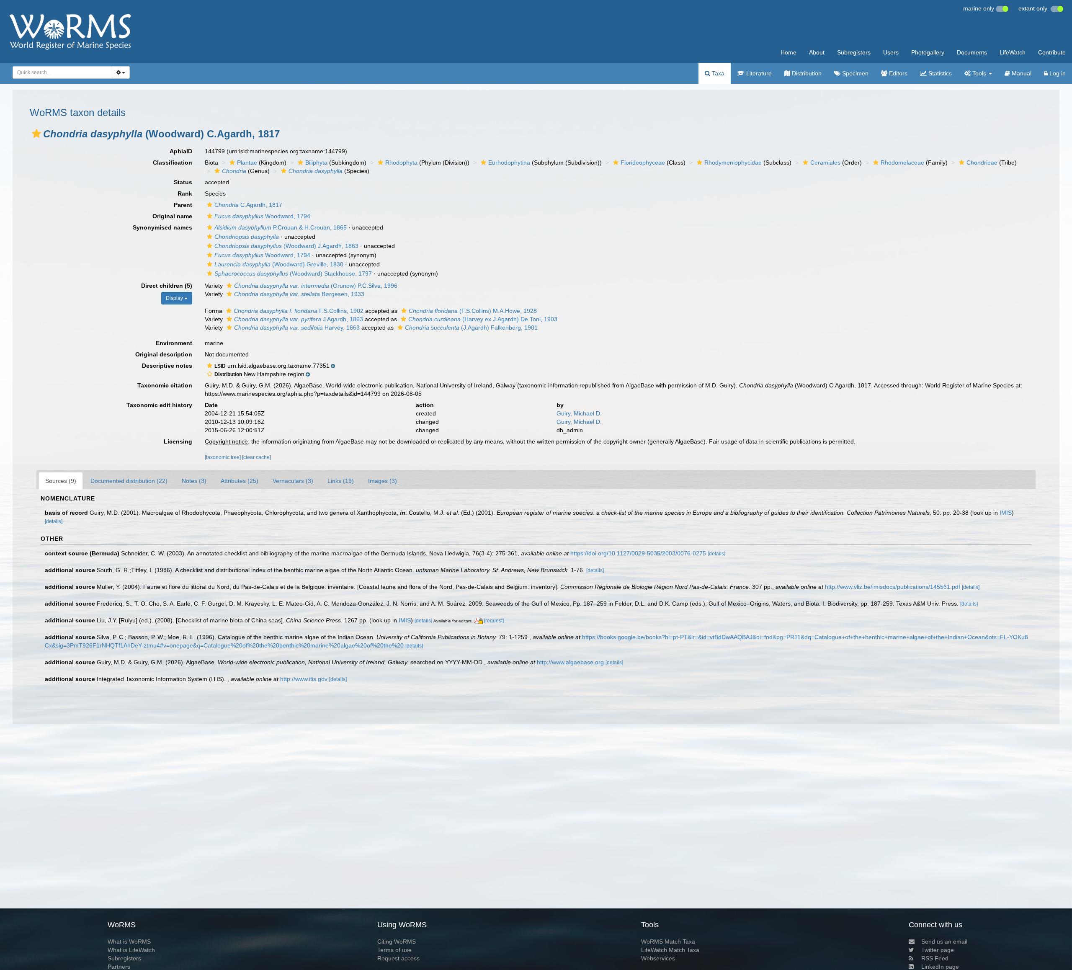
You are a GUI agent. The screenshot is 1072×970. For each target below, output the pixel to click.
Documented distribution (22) (129, 480)
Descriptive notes (167, 365)
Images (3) (382, 480)
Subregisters (854, 52)
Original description (163, 354)
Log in (1057, 73)
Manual (1020, 73)
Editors (897, 73)
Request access (398, 958)
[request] (494, 621)
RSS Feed (934, 958)
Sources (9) (60, 480)
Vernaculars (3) (293, 480)
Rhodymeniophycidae (733, 162)
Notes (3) (194, 480)
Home (788, 52)
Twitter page (937, 950)
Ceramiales (825, 162)
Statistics (939, 73)
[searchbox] (60, 72)
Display (175, 298)
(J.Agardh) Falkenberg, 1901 (471, 327)
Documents (972, 52)
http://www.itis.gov (303, 679)
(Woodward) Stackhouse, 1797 (293, 273)
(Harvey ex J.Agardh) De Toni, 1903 (482, 319)
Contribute (1052, 52)
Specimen (854, 73)
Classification (172, 162)
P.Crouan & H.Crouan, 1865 (280, 227)
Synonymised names (162, 227)
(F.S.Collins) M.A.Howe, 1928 (473, 310)
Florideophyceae (643, 162)
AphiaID (181, 151)
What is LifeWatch (131, 950)
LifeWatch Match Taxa (670, 950)
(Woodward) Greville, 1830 (278, 264)
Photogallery (927, 52)
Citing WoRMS (396, 941)
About (817, 52)
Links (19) (340, 480)
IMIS (1006, 512)
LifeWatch (1013, 52)
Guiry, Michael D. (579, 413)
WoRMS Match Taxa (668, 941)
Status (183, 182)
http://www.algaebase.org (570, 662)
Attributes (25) (239, 480)
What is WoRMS (129, 941)
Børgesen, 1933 (299, 294)
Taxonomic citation (164, 385)
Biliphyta (316, 162)
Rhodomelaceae (902, 162)
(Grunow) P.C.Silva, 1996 (315, 285)
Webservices (658, 958)
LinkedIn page (940, 966)
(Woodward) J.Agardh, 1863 (286, 245)
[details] (53, 521)
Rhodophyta (401, 162)
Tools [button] (979, 73)
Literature (758, 73)
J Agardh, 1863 (298, 319)
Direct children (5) (166, 285)
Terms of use (394, 950)
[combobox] (62, 72)
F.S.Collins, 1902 (298, 310)
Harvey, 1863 (297, 327)
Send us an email (944, 941)
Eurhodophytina (509, 162)
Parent (183, 204)
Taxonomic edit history (159, 405)
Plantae (247, 162)
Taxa (717, 73)
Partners (119, 966)
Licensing (178, 441)
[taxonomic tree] (223, 457)
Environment (174, 343)
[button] (36, 134)
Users (891, 52)
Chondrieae (981, 162)
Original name (172, 216)
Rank (185, 193)
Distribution (806, 73)
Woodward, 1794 (262, 216)
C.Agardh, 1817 (248, 204)
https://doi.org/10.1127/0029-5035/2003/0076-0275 (638, 553)
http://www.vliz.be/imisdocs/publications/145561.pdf (892, 586)
